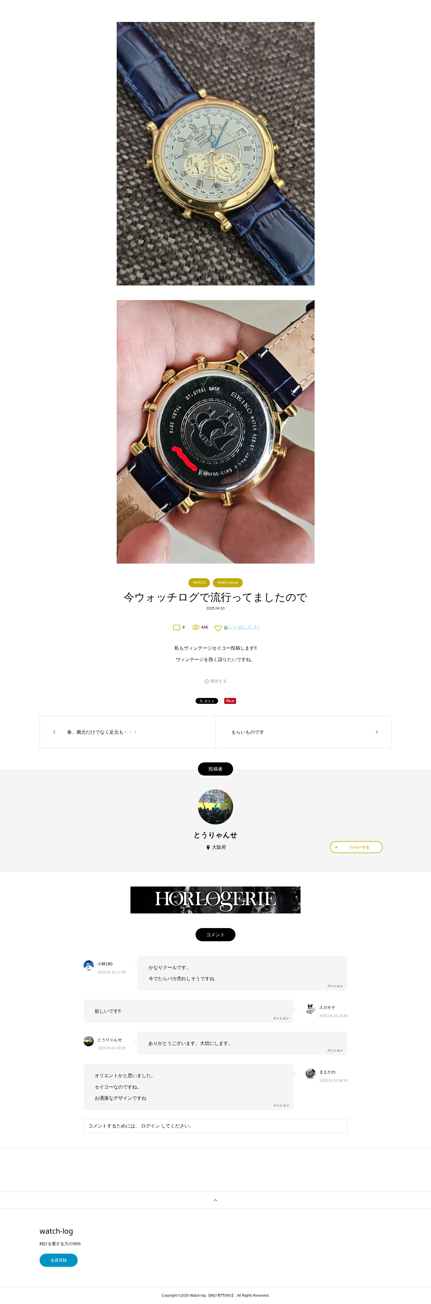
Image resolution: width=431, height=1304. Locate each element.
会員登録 (58, 1260)
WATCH (199, 583)
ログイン (150, 1125)
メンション (335, 986)
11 (226, 627)
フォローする (358, 847)
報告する (219, 681)
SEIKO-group (227, 583)
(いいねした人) (243, 626)
